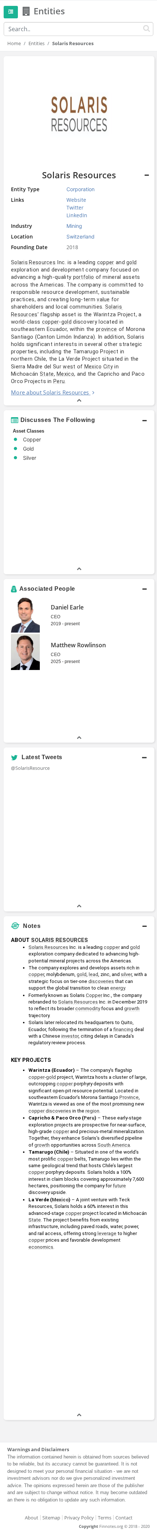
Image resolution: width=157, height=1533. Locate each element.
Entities (36, 43)
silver (126, 974)
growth (131, 1008)
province (106, 329)
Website (76, 199)
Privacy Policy (79, 1517)
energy (117, 988)
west (69, 366)
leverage (106, 1233)
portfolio (83, 277)
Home (14, 43)
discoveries (101, 981)
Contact (124, 1517)
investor (69, 1036)
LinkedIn (76, 215)
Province (129, 1097)
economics (40, 1247)
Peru (59, 381)
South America (113, 1145)
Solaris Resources (33, 262)
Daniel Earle (67, 607)
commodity (87, 1008)
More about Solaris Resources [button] (50, 392)
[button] (79, 230)
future (119, 1185)
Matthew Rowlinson (78, 645)
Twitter (75, 207)
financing (123, 1029)
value (103, 299)
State (47, 374)
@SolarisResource (30, 768)
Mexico (93, 366)
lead (93, 974)
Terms (104, 1517)
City (108, 366)
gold (131, 262)
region (92, 1111)
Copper (94, 995)
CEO (55, 616)
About (31, 1517)
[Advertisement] (78, 1332)
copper (105, 262)
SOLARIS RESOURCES (59, 940)
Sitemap (51, 1517)
